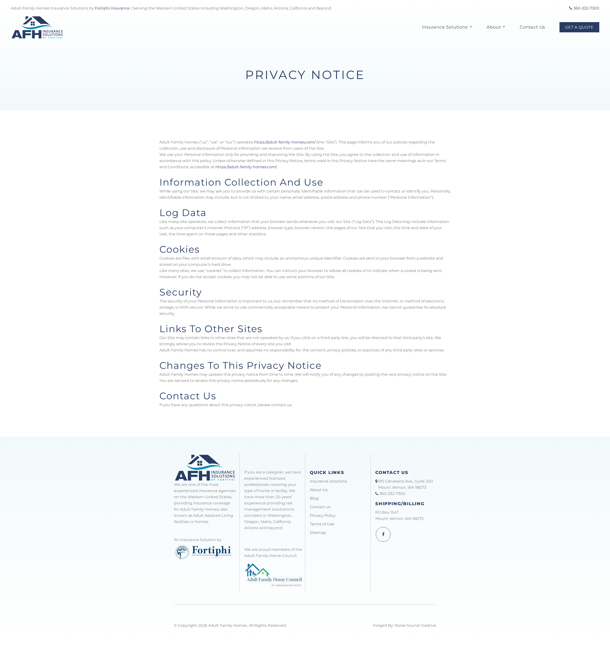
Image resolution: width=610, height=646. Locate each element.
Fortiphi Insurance (112, 8)
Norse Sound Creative (415, 625)
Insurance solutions (328, 481)
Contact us (320, 507)
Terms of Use (322, 524)
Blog (314, 498)
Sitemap (318, 532)
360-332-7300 (585, 8)
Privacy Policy (323, 515)
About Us (319, 490)
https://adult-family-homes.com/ (284, 142)
